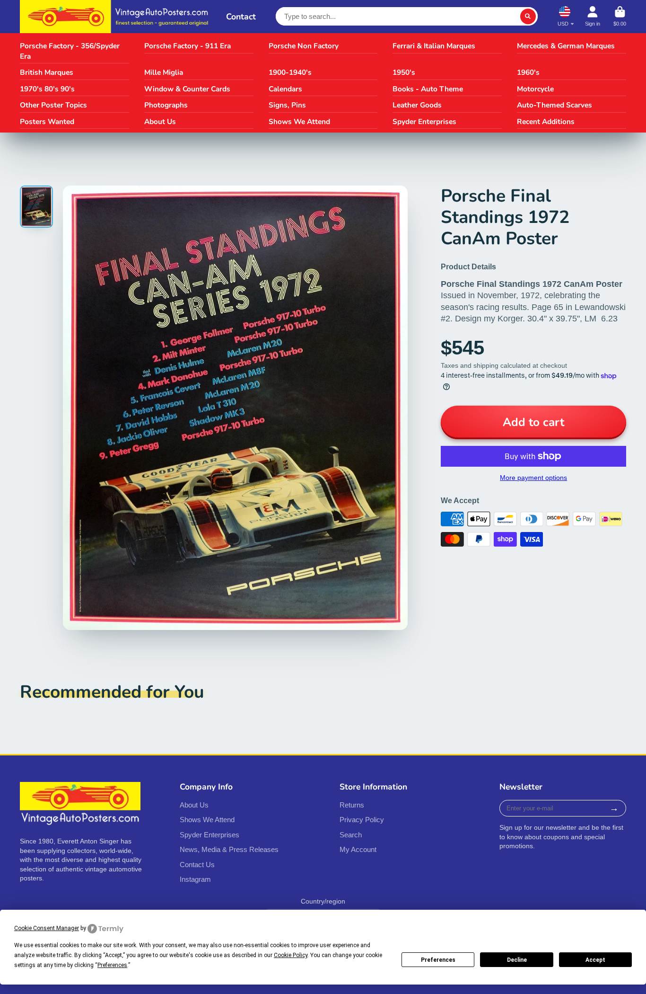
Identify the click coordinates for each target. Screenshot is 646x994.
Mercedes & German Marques (566, 46)
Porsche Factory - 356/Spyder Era (70, 51)
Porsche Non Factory (304, 46)
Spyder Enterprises (424, 121)
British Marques (46, 72)
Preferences (438, 960)
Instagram (195, 879)
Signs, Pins (287, 105)
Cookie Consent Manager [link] (46, 928)
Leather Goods (417, 105)
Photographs (166, 105)
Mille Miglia (163, 72)
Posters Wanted (47, 121)
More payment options (533, 477)
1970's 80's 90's (47, 89)
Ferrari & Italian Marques (434, 46)
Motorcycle (535, 89)
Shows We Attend (299, 121)
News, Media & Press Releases (229, 849)
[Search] (528, 17)
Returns (352, 805)
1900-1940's (290, 72)
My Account (358, 849)
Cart (619, 16)
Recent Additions (546, 121)
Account (592, 16)
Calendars (285, 89)
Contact (241, 16)
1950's (404, 72)
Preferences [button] (112, 965)
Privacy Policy (362, 820)
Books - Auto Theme (428, 89)
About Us (160, 121)
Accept (595, 960)
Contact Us (197, 865)
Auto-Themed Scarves (554, 105)
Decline (517, 960)
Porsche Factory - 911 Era (187, 46)
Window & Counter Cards (187, 89)
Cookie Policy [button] (290, 955)
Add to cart (533, 422)
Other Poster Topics (53, 105)
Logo (116, 16)
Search (351, 835)
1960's (528, 72)
